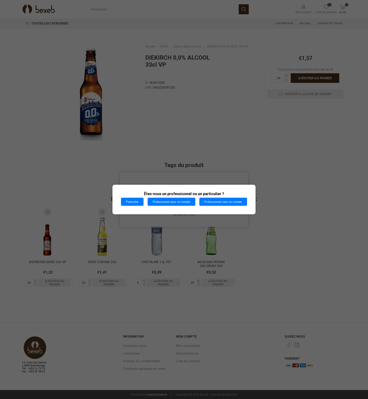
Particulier (132, 201)
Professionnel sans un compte (223, 201)
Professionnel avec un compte (171, 201)
